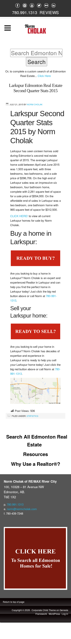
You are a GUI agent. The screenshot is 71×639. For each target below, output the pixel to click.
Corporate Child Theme (44, 610)
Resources (35, 454)
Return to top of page (13, 601)
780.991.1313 (24, 12)
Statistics (32, 415)
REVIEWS (49, 12)
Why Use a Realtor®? (35, 463)
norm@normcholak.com (22, 509)
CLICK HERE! (19, 216)
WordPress (54, 613)
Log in (65, 613)
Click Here (44, 76)
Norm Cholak (34, 104)
